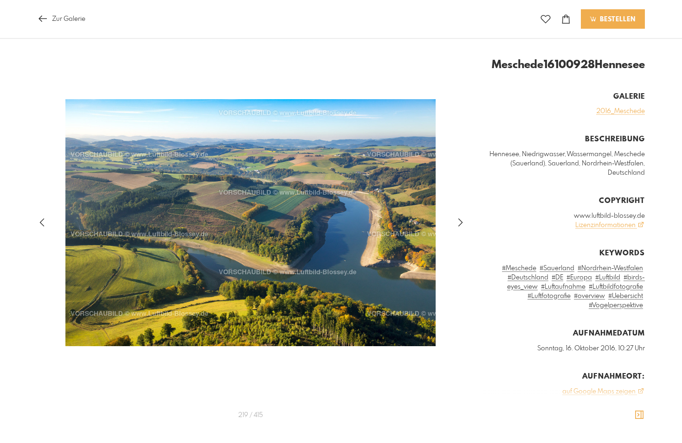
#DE (557, 277)
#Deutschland (528, 277)
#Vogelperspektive (616, 305)
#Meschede (519, 268)
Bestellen (617, 19)
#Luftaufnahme (563, 287)
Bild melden (629, 433)
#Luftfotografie (549, 296)
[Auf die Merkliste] (545, 19)
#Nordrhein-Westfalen (610, 268)
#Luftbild (607, 277)
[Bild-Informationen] (639, 415)
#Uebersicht (625, 296)
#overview (589, 296)
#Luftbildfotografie (616, 287)
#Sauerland (557, 268)
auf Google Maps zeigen (599, 391)
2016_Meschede (620, 111)
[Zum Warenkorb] (566, 19)
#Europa (579, 277)
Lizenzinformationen (606, 225)
